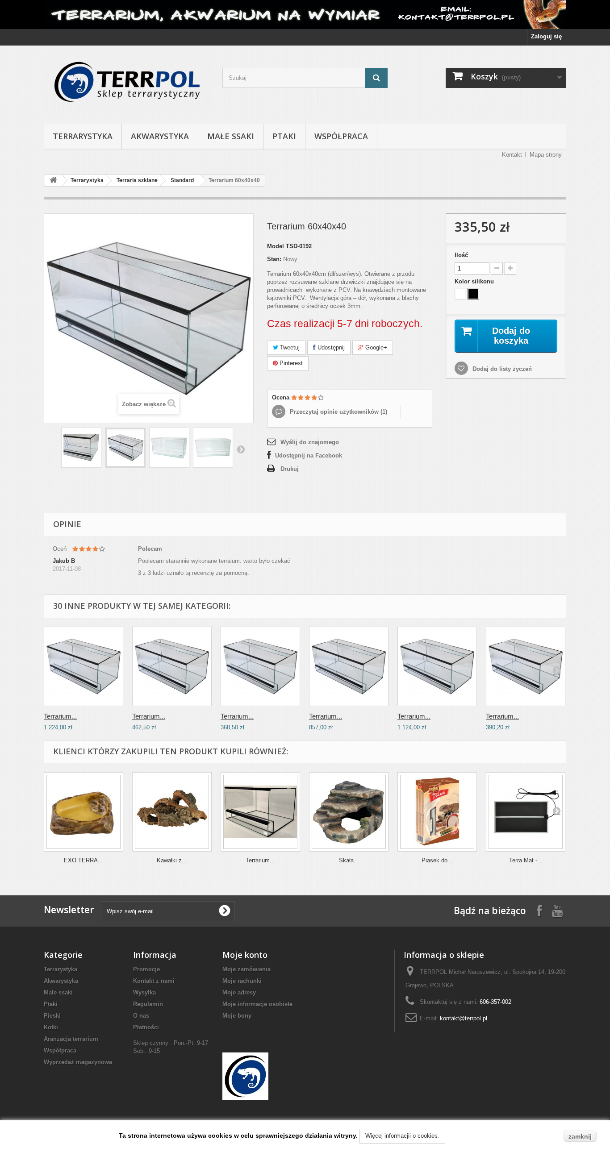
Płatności (146, 1027)
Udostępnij (330, 347)
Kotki (51, 1027)
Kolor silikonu (475, 281)
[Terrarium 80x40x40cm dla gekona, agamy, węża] (525, 666)
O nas (141, 1015)
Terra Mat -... (526, 860)
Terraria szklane (137, 180)
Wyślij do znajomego (309, 442)
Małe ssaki (230, 136)
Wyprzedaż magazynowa (78, 1062)
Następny (240, 449)
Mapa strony (546, 154)
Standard (182, 180)
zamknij (580, 1136)
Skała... (349, 860)
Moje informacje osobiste (257, 1004)
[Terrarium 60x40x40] (81, 447)
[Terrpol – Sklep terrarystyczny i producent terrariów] (126, 82)
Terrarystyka (83, 136)
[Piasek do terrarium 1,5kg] (437, 812)
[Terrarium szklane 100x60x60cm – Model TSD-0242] (437, 666)
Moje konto (244, 954)
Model (275, 246)
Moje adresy (239, 992)
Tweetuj (289, 347)
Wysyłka (144, 992)
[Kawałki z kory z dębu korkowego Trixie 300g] (172, 812)
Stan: (274, 259)
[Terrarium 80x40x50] (172, 666)
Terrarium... (60, 716)
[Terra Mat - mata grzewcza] (525, 812)
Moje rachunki (242, 980)
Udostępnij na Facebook (308, 455)
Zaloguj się (546, 36)
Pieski (52, 1015)
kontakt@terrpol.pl (463, 1018)
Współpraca (341, 136)
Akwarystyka (160, 136)
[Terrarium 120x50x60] (83, 666)
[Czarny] (473, 294)
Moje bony (236, 1015)
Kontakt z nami (154, 980)
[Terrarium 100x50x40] (349, 666)
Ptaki (284, 136)
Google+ (375, 347)
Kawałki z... (172, 860)
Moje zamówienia (246, 969)
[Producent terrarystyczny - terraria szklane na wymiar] (305, 14)
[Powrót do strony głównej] (53, 180)
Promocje (146, 969)
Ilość (461, 255)
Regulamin (148, 1004)
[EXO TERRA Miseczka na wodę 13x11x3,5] (83, 812)
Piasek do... (437, 860)
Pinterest (290, 363)
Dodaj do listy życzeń (501, 369)
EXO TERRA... (83, 860)
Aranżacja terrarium (71, 1039)
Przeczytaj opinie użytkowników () (337, 411)
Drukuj (289, 469)
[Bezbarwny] (460, 294)
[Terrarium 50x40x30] (260, 812)
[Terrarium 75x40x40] (260, 666)
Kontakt (512, 154)
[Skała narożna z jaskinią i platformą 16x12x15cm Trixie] (349, 812)
